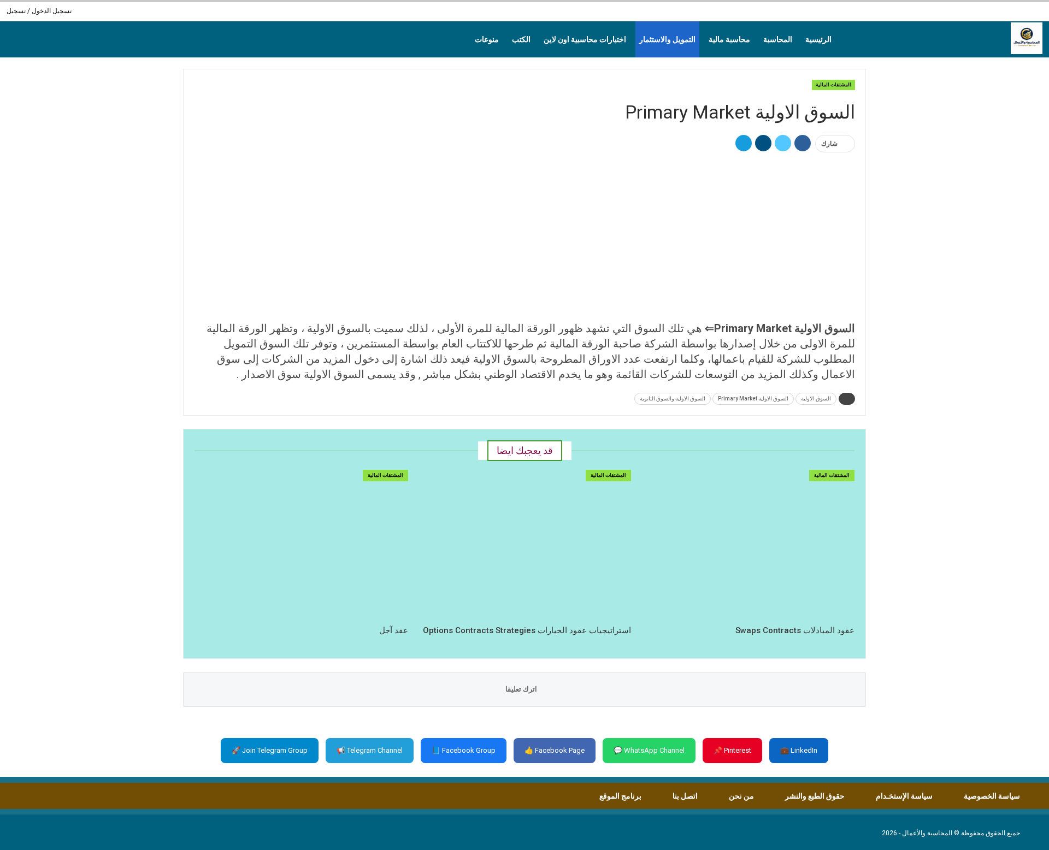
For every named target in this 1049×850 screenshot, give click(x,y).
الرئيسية (818, 39)
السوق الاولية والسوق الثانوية (672, 399)
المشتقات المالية (833, 84)
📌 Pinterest (732, 750)
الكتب (521, 39)
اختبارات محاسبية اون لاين (585, 39)
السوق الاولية (816, 399)
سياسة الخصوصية (992, 796)
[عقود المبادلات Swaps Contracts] (747, 544)
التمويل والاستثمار (667, 39)
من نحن (741, 796)
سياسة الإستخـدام (904, 796)
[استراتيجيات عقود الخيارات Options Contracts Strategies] (525, 544)
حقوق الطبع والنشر (815, 796)
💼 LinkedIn (798, 750)
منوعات (487, 39)
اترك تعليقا (522, 689)
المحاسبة (777, 39)
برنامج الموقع (620, 796)
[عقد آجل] (301, 544)
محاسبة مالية (729, 39)
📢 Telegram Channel (370, 750)
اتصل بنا (685, 796)
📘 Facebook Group (464, 750)
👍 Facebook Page (554, 750)
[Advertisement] (524, 237)
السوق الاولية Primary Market (753, 399)
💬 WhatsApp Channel (649, 750)
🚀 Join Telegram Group (270, 750)
